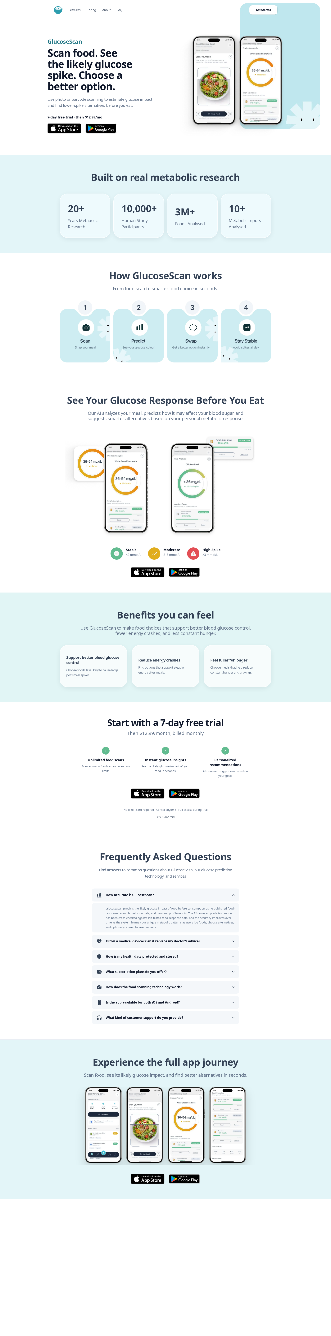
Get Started (263, 10)
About (106, 10)
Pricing (91, 10)
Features (74, 10)
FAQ (119, 10)
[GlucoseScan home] (58, 10)
